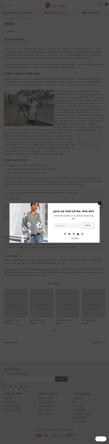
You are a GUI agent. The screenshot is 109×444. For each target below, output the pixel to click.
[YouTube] (78, 233)
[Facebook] (65, 233)
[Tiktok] (82, 233)
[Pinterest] (73, 233)
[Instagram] (69, 233)
